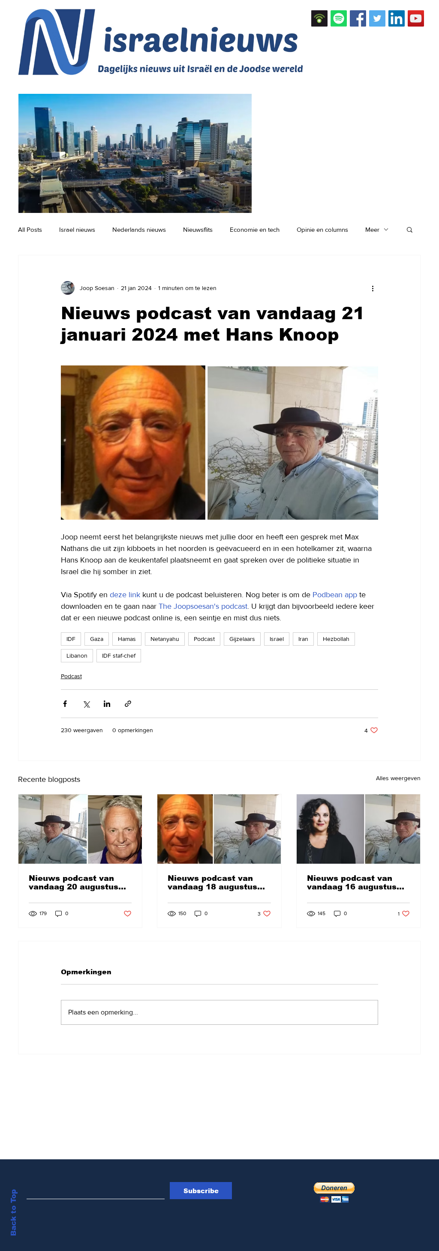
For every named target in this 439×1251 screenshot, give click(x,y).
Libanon (76, 655)
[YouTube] (416, 18)
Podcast (204, 638)
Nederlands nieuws (139, 229)
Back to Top (13, 1212)
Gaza (96, 638)
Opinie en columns (322, 229)
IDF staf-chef (118, 655)
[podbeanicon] (319, 18)
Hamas (127, 638)
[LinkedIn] (396, 18)
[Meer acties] (373, 288)
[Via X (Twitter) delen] (86, 704)
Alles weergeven (398, 778)
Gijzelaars (242, 638)
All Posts (30, 229)
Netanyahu (164, 638)
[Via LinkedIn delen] (107, 704)
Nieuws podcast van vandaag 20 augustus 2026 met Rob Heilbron (77, 882)
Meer (372, 229)
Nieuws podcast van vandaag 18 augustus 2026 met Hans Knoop (214, 882)
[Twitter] (377, 18)
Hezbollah (336, 638)
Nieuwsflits (198, 229)
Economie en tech (255, 229)
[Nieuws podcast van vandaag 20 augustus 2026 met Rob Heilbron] (80, 829)
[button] (410, 229)
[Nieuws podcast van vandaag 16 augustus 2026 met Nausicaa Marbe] (358, 829)
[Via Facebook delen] (65, 704)
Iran (303, 638)
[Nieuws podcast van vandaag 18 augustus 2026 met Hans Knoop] (219, 829)
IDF (70, 638)
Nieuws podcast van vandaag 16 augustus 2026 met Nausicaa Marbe (352, 882)
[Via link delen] (128, 704)
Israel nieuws (77, 229)
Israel (277, 638)
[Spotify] (339, 18)
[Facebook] (358, 18)
